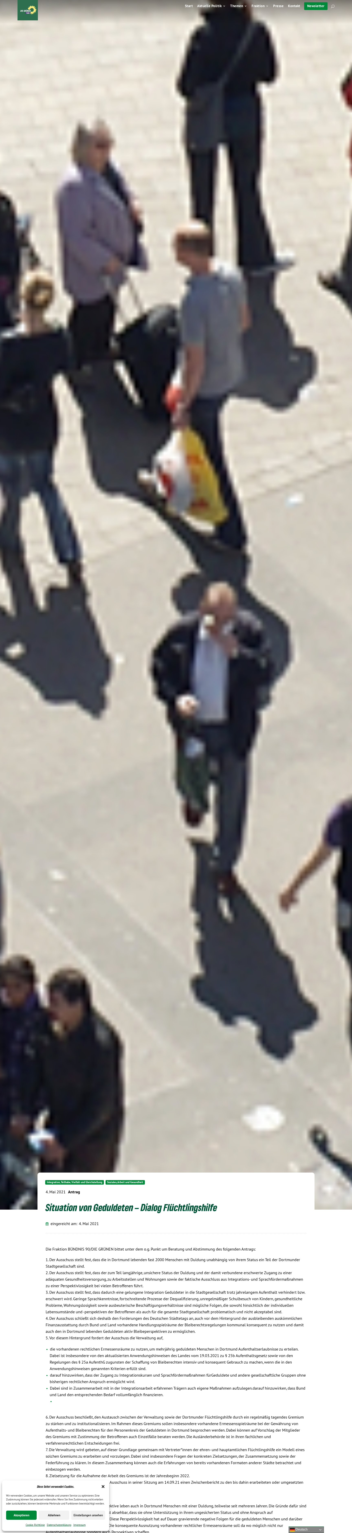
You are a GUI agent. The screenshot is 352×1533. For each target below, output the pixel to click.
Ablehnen (54, 1515)
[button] (103, 1487)
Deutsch (301, 1529)
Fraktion (258, 6)
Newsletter (315, 6)
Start (189, 6)
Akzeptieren (21, 1515)
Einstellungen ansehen (88, 1515)
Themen (236, 6)
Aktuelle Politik (209, 6)
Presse (278, 6)
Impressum (79, 1524)
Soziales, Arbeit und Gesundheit (125, 1182)
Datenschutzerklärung (59, 1524)
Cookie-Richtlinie (35, 1524)
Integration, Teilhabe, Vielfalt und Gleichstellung (74, 1182)
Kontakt (294, 6)
